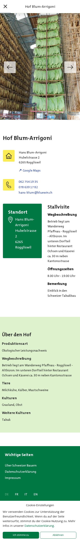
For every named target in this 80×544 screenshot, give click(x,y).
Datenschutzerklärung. (39, 526)
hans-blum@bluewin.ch (35, 193)
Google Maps (32, 170)
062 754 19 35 (28, 182)
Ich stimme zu (21, 535)
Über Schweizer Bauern (21, 465)
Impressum (13, 478)
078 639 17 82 (28, 187)
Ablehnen (58, 535)
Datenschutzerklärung (20, 472)
